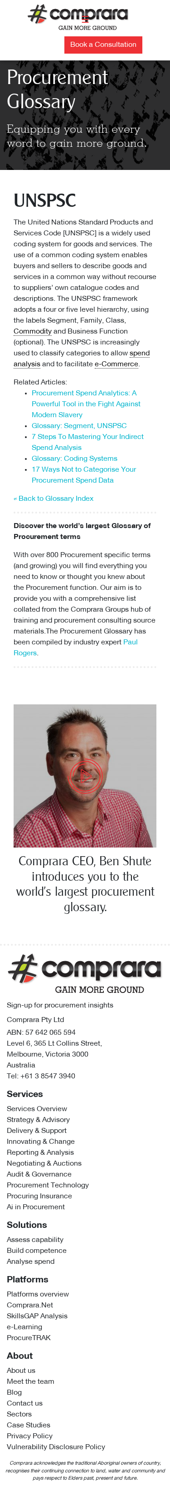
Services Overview (37, 1109)
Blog (14, 1392)
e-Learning (24, 1327)
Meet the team (30, 1382)
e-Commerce (116, 364)
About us (21, 1371)
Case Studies (28, 1425)
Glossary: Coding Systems (74, 459)
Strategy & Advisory (38, 1120)
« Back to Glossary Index (53, 499)
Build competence (37, 1251)
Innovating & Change (41, 1142)
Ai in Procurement (36, 1207)
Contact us (25, 1403)
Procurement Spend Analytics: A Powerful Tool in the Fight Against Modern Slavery (86, 404)
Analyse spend (30, 1262)
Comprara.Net (30, 1305)
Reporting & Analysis (40, 1153)
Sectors (19, 1414)
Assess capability (35, 1240)
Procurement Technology (48, 1185)
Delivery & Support (37, 1131)
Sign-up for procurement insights (60, 1005)
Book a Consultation (103, 45)
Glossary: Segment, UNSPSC (79, 426)
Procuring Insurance (39, 1196)
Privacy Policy (30, 1436)
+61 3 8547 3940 (47, 1076)
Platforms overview (38, 1294)
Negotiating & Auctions (44, 1163)
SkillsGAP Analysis (37, 1316)
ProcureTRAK (29, 1338)
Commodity (33, 331)
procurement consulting (92, 620)
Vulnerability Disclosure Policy (56, 1447)
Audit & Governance (39, 1174)
